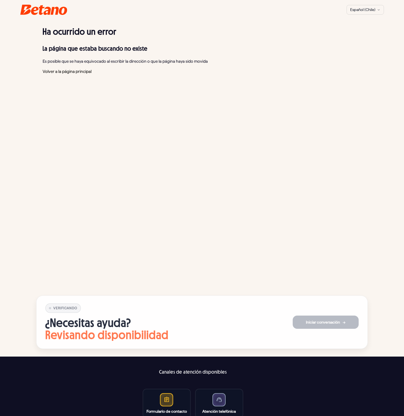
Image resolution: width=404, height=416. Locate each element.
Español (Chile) (362, 9)
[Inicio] (43, 10)
